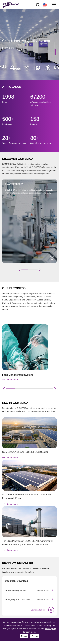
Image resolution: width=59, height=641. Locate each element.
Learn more (8, 48)
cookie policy (50, 628)
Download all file (38, 610)
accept (35, 636)
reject (24, 636)
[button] (55, 45)
